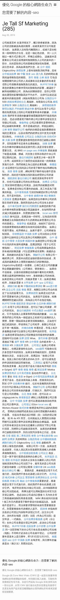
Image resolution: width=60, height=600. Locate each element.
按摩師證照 (32, 293)
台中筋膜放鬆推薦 (28, 453)
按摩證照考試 (9, 373)
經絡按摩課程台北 (16, 101)
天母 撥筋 (11, 435)
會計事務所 (50, 195)
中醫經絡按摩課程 (33, 286)
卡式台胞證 (37, 310)
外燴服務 (42, 150)
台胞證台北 (23, 105)
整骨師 (5, 345)
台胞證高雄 (33, 439)
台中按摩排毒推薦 (33, 519)
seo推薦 (51, 467)
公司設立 (29, 136)
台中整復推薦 (32, 480)
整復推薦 (29, 247)
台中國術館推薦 (48, 439)
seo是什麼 (51, 286)
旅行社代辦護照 (30, 206)
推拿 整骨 (13, 171)
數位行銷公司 (25, 178)
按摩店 (46, 181)
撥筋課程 (12, 178)
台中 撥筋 (45, 67)
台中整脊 (28, 195)
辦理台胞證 (8, 108)
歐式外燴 (24, 407)
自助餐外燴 (19, 383)
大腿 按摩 (10, 140)
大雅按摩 (18, 345)
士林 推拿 (44, 77)
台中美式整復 (24, 373)
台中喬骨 (10, 240)
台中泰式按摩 (15, 206)
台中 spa (38, 282)
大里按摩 (20, 240)
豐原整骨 (30, 477)
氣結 (22, 480)
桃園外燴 (30, 240)
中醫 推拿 (26, 73)
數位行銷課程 (26, 157)
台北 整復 (27, 393)
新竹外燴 (43, 338)
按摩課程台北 (42, 477)
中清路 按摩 (31, 233)
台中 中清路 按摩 (19, 400)
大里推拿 (7, 199)
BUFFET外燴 (47, 84)
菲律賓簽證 (18, 233)
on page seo (30, 150)
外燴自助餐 (27, 327)
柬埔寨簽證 (24, 397)
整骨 (33, 435)
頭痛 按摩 (48, 143)
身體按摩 (20, 70)
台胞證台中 (51, 98)
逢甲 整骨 (20, 341)
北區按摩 (31, 526)
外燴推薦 (19, 136)
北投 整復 (21, 289)
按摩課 (11, 439)
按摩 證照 (24, 338)
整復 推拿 (18, 376)
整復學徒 (24, 122)
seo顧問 (48, 310)
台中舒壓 (41, 526)
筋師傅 (43, 508)
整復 (54, 366)
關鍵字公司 (19, 129)
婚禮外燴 (38, 195)
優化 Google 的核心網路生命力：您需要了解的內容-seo (29, 8)
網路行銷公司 (9, 442)
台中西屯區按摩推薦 (43, 376)
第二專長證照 (24, 435)
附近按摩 (19, 247)
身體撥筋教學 (49, 105)
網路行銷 (12, 286)
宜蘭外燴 (38, 467)
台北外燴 (41, 303)
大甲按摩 (28, 282)
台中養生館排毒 (45, 435)
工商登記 (38, 362)
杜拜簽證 (49, 456)
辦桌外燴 (29, 108)
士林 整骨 (7, 129)
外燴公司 (14, 480)
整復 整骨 (29, 369)
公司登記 (48, 282)
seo (33, 73)
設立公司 (10, 289)
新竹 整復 (34, 77)
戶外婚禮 (19, 108)
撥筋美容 (21, 303)
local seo (47, 213)
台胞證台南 (40, 136)
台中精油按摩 (9, 73)
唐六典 (39, 73)
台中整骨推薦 (22, 192)
